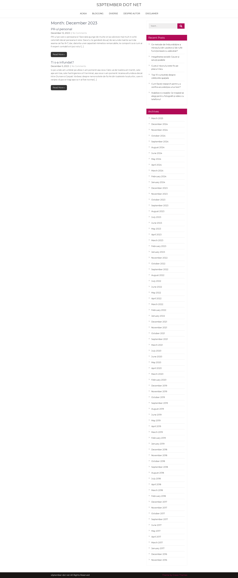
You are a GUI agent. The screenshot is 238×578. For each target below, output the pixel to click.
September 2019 (159, 403)
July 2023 (156, 217)
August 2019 (157, 409)
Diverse (113, 13)
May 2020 (156, 362)
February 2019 (158, 438)
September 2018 (159, 467)
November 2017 (159, 508)
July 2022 (156, 281)
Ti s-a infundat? (62, 62)
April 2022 (156, 298)
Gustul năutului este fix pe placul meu (164, 67)
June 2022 (156, 287)
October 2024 (158, 136)
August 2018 (157, 473)
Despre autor (131, 13)
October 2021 (158, 333)
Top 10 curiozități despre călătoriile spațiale (163, 76)
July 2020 (156, 351)
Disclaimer (152, 13)
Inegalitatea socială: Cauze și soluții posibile (165, 58)
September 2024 (159, 141)
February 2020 (158, 380)
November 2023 (159, 194)
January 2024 (158, 182)
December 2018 (159, 449)
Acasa (83, 13)
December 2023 (159, 188)
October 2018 (158, 461)
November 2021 (159, 327)
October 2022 (158, 263)
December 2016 (159, 554)
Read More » (59, 54)
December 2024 (159, 124)
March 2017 (157, 542)
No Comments (80, 33)
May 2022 (156, 293)
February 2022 (158, 310)
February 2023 (158, 246)
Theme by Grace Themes (174, 575)
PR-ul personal (61, 29)
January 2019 (157, 444)
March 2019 (157, 432)
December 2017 (159, 502)
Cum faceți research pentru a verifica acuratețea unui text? (166, 85)
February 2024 (158, 176)
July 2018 (156, 478)
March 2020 (157, 374)
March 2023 (157, 240)
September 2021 (159, 339)
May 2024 (156, 159)
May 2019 (156, 420)
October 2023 (158, 200)
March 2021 (157, 345)
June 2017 (156, 525)
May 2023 (156, 229)
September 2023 (159, 205)
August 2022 (157, 275)
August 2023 (157, 211)
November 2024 (159, 130)
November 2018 (159, 455)
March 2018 (157, 490)
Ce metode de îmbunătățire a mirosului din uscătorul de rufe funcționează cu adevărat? (166, 47)
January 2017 (157, 548)
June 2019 (156, 415)
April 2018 (156, 484)
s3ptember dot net (119, 4)
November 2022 (159, 258)
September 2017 (159, 519)
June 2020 (156, 356)
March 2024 (157, 171)
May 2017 (156, 531)
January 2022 (158, 316)
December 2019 (159, 386)
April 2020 (156, 368)
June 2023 (156, 223)
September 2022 (159, 269)
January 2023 (158, 252)
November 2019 (159, 391)
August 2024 (157, 147)
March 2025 (157, 118)
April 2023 (156, 234)
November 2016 (159, 560)
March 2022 (157, 304)
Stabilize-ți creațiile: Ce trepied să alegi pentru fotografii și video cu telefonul (167, 96)
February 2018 (158, 496)
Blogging (98, 13)
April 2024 (156, 165)
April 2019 (156, 426)
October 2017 (158, 513)
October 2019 (158, 397)
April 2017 (156, 537)
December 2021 (159, 322)
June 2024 (156, 153)
